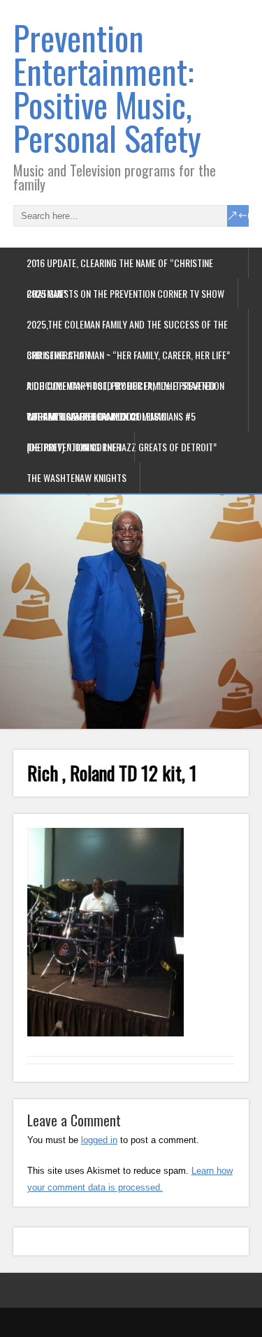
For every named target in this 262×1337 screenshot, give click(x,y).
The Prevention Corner (74, 446)
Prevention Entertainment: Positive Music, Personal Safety (107, 88)
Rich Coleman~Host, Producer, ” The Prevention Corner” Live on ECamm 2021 (125, 389)
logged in (99, 1140)
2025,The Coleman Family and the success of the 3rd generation (127, 328)
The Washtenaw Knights (76, 477)
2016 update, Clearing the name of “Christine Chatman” (120, 266)
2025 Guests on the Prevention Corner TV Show (125, 293)
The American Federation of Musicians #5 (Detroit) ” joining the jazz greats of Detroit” (122, 420)
